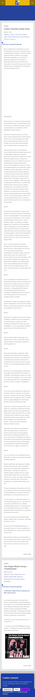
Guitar (5, 37)
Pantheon (7, 130)
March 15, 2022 (8, 572)
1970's (12, 34)
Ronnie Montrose (24, 37)
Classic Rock (18, 34)
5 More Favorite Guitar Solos (17, 29)
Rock (17, 37)
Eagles (25, 34)
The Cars (6, 39)
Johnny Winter (12, 37)
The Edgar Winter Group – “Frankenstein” (16, 567)
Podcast (6, 26)
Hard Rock (20, 576)
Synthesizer (7, 581)
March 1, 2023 (8, 32)
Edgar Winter (12, 576)
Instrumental (7, 579)
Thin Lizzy (12, 39)
